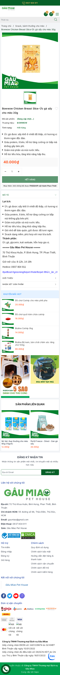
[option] (30, 61)
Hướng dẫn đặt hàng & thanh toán (42, 558)
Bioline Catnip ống (24, 328)
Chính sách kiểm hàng (42, 572)
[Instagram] (22, 595)
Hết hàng (30, 179)
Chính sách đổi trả (40, 567)
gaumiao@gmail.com (18, 519)
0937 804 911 (31, 3)
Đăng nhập (6, 551)
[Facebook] (3, 595)
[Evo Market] (15, 376)
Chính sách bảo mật (41, 551)
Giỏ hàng (5, 560)
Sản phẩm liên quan (29, 404)
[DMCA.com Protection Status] (28, 535)
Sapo (36, 672)
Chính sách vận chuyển (42, 563)
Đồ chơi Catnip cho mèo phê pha (31, 300)
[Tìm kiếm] (55, 20)
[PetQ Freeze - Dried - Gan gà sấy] (44, 424)
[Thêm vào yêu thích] (56, 108)
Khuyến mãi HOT (12, 294)
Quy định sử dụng (40, 547)
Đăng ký (50, 472)
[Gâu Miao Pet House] (8, 8)
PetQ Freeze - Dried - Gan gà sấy (44, 442)
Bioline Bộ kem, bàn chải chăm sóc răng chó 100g (34, 343)
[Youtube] (15, 595)
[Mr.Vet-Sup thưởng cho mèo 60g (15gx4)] (15, 424)
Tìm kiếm (5, 547)
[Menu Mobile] (56, 14)
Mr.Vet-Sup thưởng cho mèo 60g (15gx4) (15, 442)
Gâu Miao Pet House (17, 528)
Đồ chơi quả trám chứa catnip (29, 314)
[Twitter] (9, 595)
